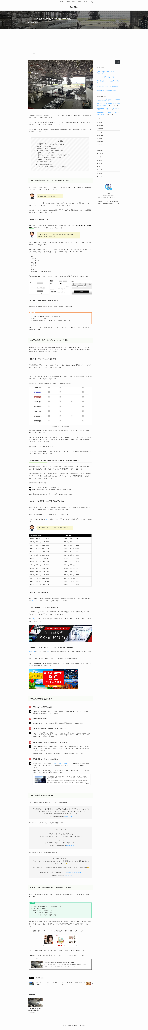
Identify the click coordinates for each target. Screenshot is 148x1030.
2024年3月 (101, 141)
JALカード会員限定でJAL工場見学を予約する (50, 157)
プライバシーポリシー (73, 1025)
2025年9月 (101, 125)
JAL (42, 977)
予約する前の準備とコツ (45, 146)
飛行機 (100, 160)
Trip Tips (74, 7)
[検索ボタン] (92, 2)
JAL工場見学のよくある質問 (44, 161)
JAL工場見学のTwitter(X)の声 (44, 164)
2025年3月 (101, 135)
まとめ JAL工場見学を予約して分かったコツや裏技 (51, 167)
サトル (109, 100)
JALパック (34, 601)
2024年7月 (101, 138)
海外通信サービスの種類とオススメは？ (106, 90)
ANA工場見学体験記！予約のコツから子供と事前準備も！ (60, 962)
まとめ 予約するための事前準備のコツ (49, 148)
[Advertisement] (74, 41)
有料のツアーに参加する (45, 159)
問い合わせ (82, 1025)
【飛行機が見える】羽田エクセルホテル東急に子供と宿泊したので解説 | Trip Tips (67, 777)
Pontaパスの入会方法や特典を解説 (105, 77)
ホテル (100, 163)
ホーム (64, 1025)
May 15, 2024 (68, 816)
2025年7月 (101, 128)
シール (100, 169)
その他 (100, 176)
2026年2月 (101, 122)
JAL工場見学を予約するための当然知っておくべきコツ (51, 144)
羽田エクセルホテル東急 (60, 763)
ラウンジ (101, 166)
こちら (48, 519)
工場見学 (31, 22)
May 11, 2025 (69, 875)
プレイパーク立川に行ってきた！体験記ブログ (108, 86)
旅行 (100, 157)
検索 (117, 62)
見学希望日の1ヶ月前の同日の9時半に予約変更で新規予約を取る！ (55, 155)
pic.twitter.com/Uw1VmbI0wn (74, 872)
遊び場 (100, 173)
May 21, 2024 (70, 845)
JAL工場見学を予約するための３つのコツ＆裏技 (49, 150)
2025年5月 (101, 132)
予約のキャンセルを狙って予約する (47, 153)
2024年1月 (101, 145)
